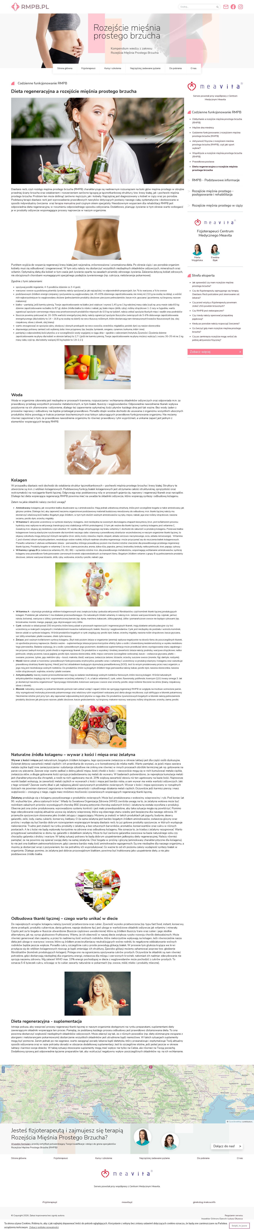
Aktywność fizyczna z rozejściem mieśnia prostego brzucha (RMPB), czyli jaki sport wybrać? (213, 145)
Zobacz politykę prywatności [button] (44, 1227)
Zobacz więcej (200, 351)
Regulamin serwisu (234, 1215)
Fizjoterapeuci (88, 68)
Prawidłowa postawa (203, 161)
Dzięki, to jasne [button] (239, 1226)
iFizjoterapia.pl (49, 1202)
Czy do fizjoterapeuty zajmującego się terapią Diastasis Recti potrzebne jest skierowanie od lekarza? (215, 294)
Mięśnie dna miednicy (203, 127)
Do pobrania (175, 68)
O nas (194, 68)
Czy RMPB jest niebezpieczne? (208, 310)
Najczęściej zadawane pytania (145, 68)
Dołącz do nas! (224, 1146)
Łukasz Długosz (235, 1218)
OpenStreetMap (235, 1122)
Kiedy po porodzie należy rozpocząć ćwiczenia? (216, 323)
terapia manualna (65, 203)
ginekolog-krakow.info (204, 1202)
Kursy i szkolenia (112, 68)
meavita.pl (127, 1202)
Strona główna (64, 68)
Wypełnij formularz (21, 1144)
